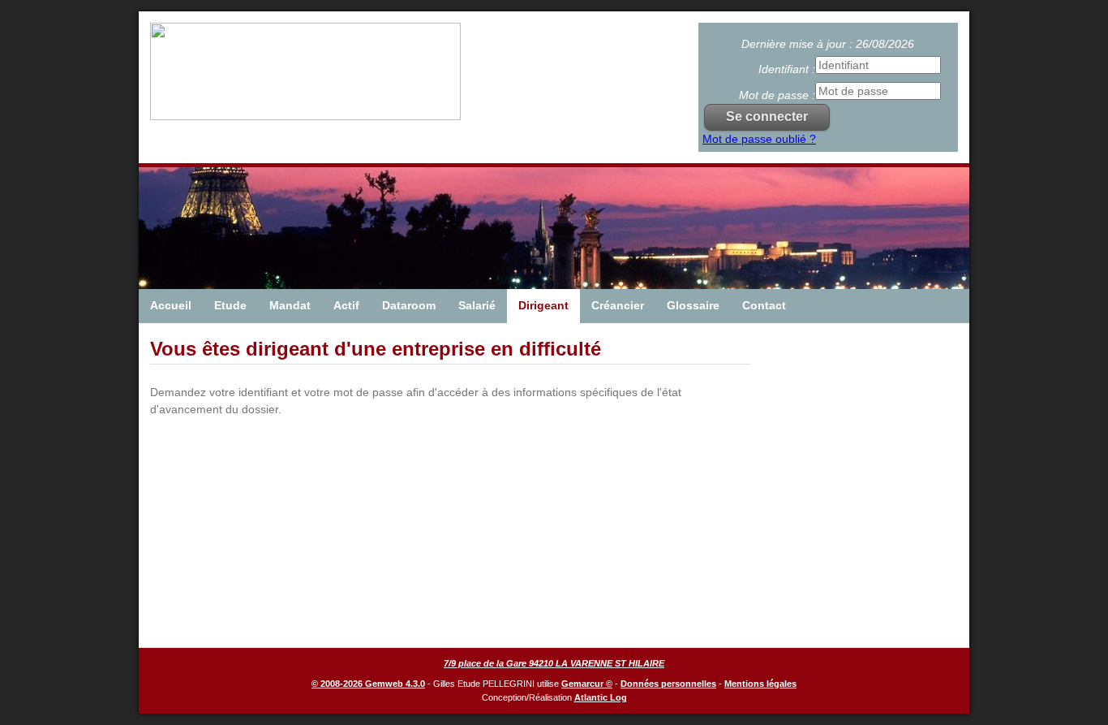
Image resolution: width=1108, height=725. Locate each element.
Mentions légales (760, 683)
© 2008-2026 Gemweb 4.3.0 (368, 683)
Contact (764, 305)
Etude (230, 305)
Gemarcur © (586, 683)
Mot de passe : (777, 94)
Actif (346, 305)
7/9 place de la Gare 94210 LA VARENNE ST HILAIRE (554, 663)
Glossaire (693, 305)
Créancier (617, 305)
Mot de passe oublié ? (759, 138)
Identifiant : (786, 69)
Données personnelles (668, 683)
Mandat (290, 305)
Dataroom (409, 305)
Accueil (170, 305)
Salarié (477, 305)
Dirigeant (543, 305)
